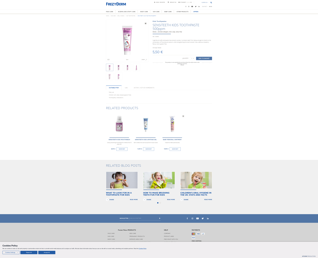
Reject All (29, 252)
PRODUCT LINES (169, 236)
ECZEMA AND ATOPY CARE (126, 12)
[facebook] (187, 218)
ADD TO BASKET (204, 58)
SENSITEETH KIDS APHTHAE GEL (146, 140)
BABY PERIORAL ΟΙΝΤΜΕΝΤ (172, 140)
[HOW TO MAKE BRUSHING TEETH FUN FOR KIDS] (159, 180)
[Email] (108, 59)
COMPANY (167, 233)
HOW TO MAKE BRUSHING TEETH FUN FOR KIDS (156, 194)
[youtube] (192, 6)
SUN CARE (156, 12)
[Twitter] (195, 6)
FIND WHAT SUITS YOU (171, 239)
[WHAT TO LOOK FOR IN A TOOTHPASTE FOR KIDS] (122, 180)
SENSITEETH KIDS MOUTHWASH (119, 140)
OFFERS (195, 12)
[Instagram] (188, 6)
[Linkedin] (199, 6)
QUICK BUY (122, 149)
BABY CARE (168, 12)
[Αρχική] (116, 5)
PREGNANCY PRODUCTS (137, 236)
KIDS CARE (133, 233)
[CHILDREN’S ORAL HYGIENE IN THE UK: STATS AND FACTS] (196, 180)
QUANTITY (185, 58)
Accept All (47, 252)
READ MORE (134, 199)
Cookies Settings (10, 252)
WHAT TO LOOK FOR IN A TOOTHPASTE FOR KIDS (119, 194)
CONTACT (204, 6)
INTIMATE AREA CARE (136, 239)
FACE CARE (109, 12)
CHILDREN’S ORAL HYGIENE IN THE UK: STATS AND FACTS (195, 194)
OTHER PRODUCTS (182, 12)
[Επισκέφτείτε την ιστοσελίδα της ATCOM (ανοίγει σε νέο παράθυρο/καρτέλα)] (309, 256)
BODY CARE (144, 12)
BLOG (210, 6)
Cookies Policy (142, 248)
